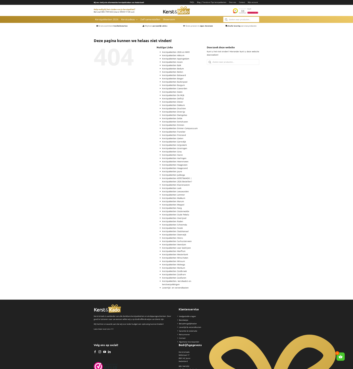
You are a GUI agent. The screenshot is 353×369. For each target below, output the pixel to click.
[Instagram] (99, 352)
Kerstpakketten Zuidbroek (174, 271)
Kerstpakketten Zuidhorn (174, 274)
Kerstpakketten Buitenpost (174, 82)
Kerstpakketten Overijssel (174, 218)
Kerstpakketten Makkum (173, 198)
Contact (182, 338)
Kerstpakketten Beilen (172, 72)
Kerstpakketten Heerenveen (175, 161)
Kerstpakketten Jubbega (173, 175)
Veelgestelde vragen (187, 316)
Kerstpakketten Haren (172, 155)
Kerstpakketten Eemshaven (175, 121)
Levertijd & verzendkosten (190, 327)
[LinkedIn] (109, 352)
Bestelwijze (183, 320)
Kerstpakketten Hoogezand (175, 168)
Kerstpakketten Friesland (174, 135)
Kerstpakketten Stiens (172, 238)
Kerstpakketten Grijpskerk (174, 145)
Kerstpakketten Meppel (173, 204)
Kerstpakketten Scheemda (174, 224)
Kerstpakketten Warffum (173, 251)
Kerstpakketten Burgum (173, 85)
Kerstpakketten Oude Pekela (175, 214)
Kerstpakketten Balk (171, 65)
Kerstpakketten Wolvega (173, 264)
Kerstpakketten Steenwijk (174, 234)
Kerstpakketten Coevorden (174, 88)
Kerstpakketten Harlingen (174, 158)
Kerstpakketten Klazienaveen (176, 185)
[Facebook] (95, 352)
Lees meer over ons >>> (104, 329)
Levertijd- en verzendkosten (175, 287)
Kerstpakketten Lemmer (173, 194)
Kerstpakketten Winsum (173, 261)
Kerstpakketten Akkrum (173, 55)
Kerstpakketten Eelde (172, 118)
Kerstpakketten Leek (171, 188)
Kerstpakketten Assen (172, 62)
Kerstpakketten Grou (172, 151)
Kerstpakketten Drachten (174, 108)
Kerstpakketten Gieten (172, 138)
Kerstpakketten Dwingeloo (174, 115)
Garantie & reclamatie (188, 331)
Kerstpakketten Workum (173, 268)
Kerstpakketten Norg (172, 208)
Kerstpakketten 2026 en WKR (175, 52)
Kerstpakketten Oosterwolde (175, 211)
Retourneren (184, 334)
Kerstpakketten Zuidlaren (174, 277)
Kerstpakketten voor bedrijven (176, 248)
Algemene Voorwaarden (189, 342)
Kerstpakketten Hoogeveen (175, 165)
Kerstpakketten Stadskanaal (175, 231)
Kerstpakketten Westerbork (175, 254)
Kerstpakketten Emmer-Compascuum (180, 128)
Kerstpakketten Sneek (172, 228)
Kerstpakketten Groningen (174, 148)
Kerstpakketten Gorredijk (174, 141)
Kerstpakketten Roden (172, 221)
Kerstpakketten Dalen (172, 92)
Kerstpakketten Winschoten (175, 257)
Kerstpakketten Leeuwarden (175, 191)
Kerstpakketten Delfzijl (173, 98)
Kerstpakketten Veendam (174, 244)
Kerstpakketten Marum (173, 201)
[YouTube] (104, 352)
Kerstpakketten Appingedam (175, 58)
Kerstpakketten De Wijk (173, 95)
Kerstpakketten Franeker (173, 131)
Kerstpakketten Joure (172, 171)
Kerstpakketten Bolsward (174, 75)
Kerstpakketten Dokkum (173, 105)
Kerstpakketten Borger (172, 78)
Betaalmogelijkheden (188, 323)
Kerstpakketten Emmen (173, 125)
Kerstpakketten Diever (172, 102)
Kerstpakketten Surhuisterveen (177, 241)
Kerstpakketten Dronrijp (173, 111)
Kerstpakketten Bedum (173, 68)
